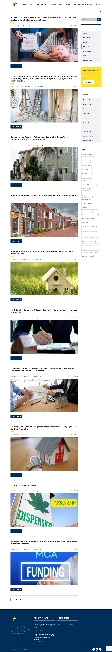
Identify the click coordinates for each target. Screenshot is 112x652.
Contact (97, 4)
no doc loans (95, 226)
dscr (98, 184)
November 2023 (88, 140)
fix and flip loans (86, 192)
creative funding (86, 180)
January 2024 (87, 131)
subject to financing (94, 245)
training (84, 249)
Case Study (86, 37)
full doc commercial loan (88, 203)
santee (95, 237)
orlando (84, 233)
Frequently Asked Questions (82, 4)
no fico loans (85, 230)
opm (95, 230)
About (61, 4)
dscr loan (84, 188)
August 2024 (87, 104)
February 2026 (87, 100)
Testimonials (52, 4)
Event (85, 42)
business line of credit (87, 158)
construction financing (87, 169)
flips (93, 196)
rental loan (85, 237)
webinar (96, 252)
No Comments (74, 25)
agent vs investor (86, 154)
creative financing (86, 177)
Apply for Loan (41, 4)
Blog (31, 4)
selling (85, 55)
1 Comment (75, 201)
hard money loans (86, 211)
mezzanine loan (86, 222)
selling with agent (91, 241)
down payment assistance (88, 184)
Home (25, 4)
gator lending (85, 207)
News (58, 624)
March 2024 (87, 127)
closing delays (85, 162)
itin (83, 215)
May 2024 (86, 118)
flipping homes (86, 196)
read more (15, 66)
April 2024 (86, 122)
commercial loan (95, 162)
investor (95, 211)
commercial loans (86, 165)
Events (68, 4)
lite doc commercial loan (88, 218)
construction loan (86, 173)
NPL (91, 230)
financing (86, 46)
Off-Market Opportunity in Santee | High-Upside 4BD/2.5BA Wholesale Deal (44, 626)
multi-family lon (86, 226)
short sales (85, 245)
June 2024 (86, 113)
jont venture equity (90, 215)
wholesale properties (87, 256)
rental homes (91, 233)
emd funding (92, 188)
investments (87, 51)
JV (97, 215)
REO (90, 237)
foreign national (86, 199)
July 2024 (86, 109)
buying (85, 33)
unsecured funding (87, 252)
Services (71, 624)
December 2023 (88, 136)
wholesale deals (88, 60)
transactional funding (93, 249)
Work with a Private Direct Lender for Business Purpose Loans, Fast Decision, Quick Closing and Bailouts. (44, 636)
